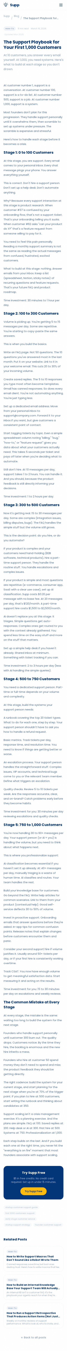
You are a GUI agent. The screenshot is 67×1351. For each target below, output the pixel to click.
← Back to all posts (33, 1337)
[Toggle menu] (61, 5)
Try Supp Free (33, 1191)
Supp (7, 16)
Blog (16, 16)
